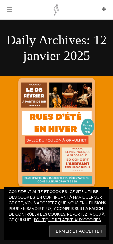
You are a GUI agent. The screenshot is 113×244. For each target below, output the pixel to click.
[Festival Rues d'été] (56, 10)
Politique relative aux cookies (67, 220)
